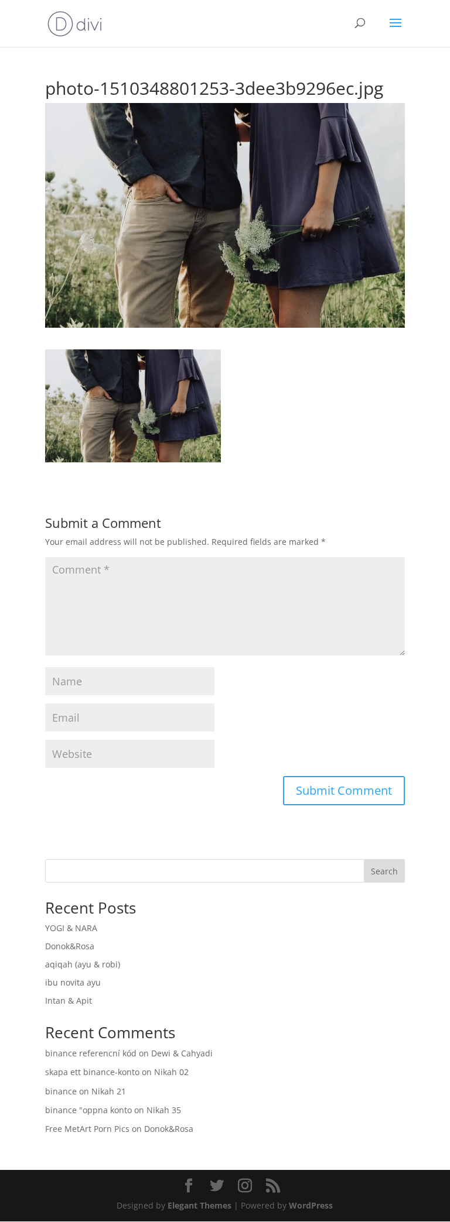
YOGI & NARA (71, 927)
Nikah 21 (108, 1091)
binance (61, 1091)
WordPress (311, 1205)
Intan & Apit (68, 1000)
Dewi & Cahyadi (182, 1053)
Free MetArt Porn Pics (87, 1128)
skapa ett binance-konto (92, 1071)
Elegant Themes (199, 1205)
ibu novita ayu (73, 982)
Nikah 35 (163, 1109)
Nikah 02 (171, 1071)
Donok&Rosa (69, 946)
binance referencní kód (91, 1053)
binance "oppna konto (88, 1109)
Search (384, 871)
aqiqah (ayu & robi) (82, 964)
